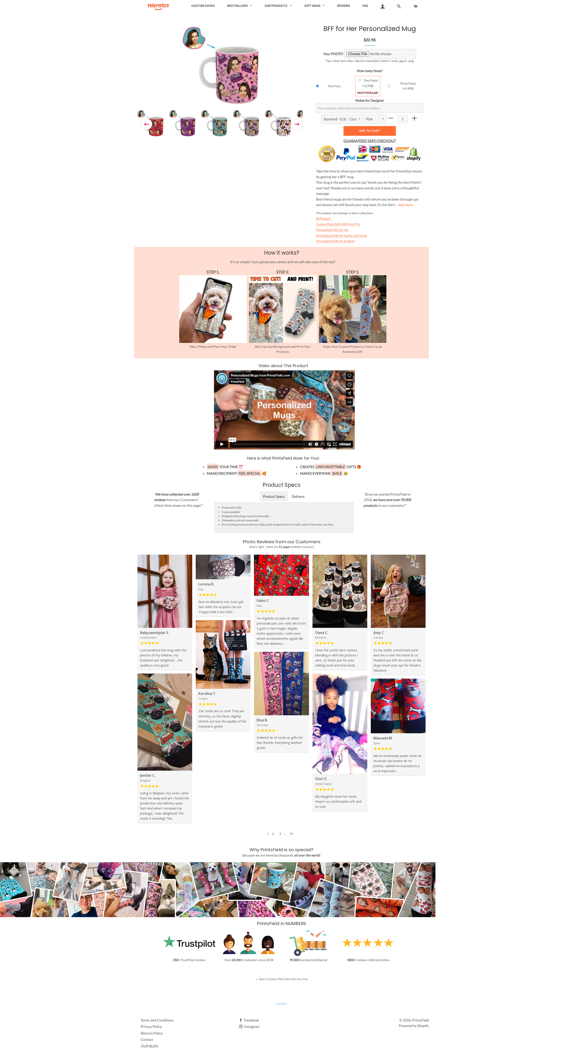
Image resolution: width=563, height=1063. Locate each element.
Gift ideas (312, 5)
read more (405, 205)
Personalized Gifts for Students (335, 241)
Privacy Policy (151, 1026)
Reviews (343, 5)
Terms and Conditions (157, 1020)
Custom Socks (203, 5)
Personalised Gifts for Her (332, 230)
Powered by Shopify (414, 1025)
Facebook (251, 1020)
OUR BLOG (149, 1046)
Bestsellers (238, 5)
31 (292, 833)
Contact (147, 1039)
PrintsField (420, 1020)
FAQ (365, 5)
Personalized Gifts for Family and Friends (341, 235)
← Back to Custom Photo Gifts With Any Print (281, 979)
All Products (323, 218)
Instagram (251, 1026)
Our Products (276, 5)
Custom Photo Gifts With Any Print (338, 224)
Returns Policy (152, 1033)
